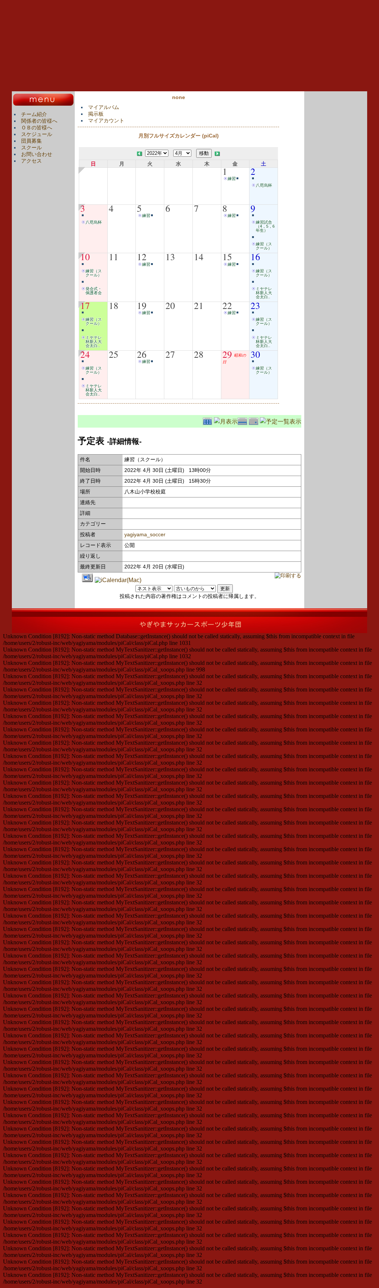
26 (142, 354)
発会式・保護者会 (93, 290)
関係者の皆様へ (39, 121)
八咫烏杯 (264, 185)
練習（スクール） (264, 246)
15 (227, 256)
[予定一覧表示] (280, 420)
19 (142, 305)
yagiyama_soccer (144, 534)
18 (113, 305)
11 (113, 256)
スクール (31, 147)
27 (170, 354)
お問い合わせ (36, 154)
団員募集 (31, 141)
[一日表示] (254, 420)
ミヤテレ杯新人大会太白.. (264, 292)
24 (85, 354)
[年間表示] (208, 420)
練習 (232, 178)
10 (85, 256)
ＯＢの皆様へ (36, 127)
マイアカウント (106, 120)
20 (170, 305)
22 (227, 305)
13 (170, 256)
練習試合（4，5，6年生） (265, 226)
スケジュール (36, 134)
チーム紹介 (34, 114)
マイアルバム (103, 107)
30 (255, 354)
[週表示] (243, 420)
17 (85, 305)
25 (113, 354)
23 (255, 305)
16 (255, 256)
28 (199, 354)
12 (142, 256)
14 (199, 256)
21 (199, 305)
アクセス (31, 161)
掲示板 (96, 114)
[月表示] (226, 420)
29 (227, 354)
